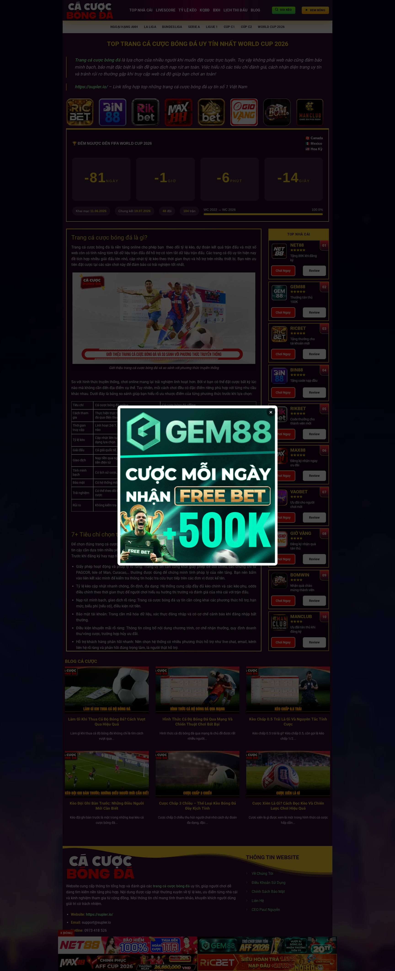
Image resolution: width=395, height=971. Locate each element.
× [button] (270, 412)
